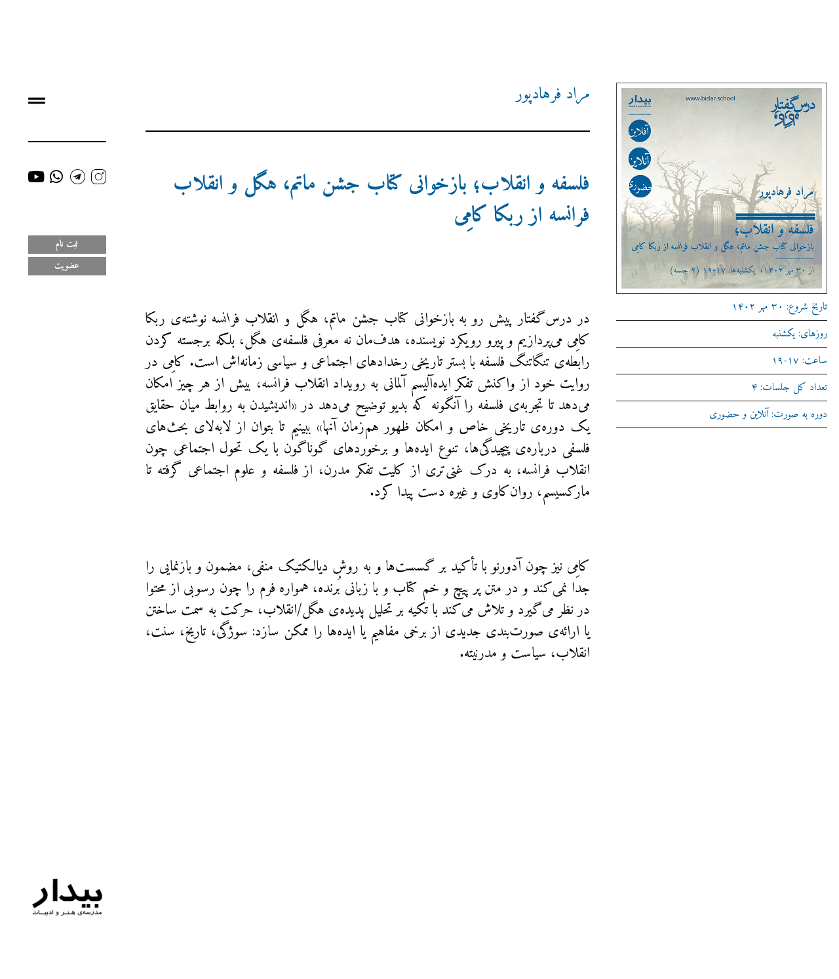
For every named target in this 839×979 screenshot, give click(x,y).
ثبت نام (67, 244)
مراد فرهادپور (553, 94)
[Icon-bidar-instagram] (98, 176)
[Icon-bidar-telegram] (77, 176)
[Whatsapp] (56, 176)
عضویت (66, 266)
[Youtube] (35, 176)
